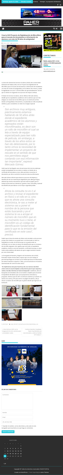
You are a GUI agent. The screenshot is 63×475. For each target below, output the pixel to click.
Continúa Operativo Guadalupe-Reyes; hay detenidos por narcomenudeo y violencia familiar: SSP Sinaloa (32, 332)
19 (13, 453)
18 (10, 453)
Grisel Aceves (15, 43)
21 (18, 453)
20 (15, 453)
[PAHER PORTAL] (3, 28)
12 (13, 451)
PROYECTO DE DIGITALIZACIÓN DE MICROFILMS (25, 324)
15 (21, 451)
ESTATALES (5, 324)
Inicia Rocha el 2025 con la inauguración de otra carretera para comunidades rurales (11, 331)
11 (10, 451)
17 (7, 453)
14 (18, 451)
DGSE (11, 324)
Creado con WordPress (21, 472)
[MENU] (61, 28)
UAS (37, 324)
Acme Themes (45, 472)
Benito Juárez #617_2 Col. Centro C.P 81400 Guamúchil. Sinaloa (52, 63)
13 (15, 451)
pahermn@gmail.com (49, 71)
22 (21, 453)
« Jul (5, 463)
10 (7, 451)
